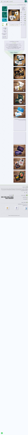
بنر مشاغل (7, 198)
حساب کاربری (24, 197)
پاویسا (24, 4)
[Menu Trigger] (26, 1)
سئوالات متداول (4, 31)
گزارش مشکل (4, 28)
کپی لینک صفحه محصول (4, 37)
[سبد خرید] (1, 1)
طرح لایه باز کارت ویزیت (20, 4)
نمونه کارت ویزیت (14, 42)
